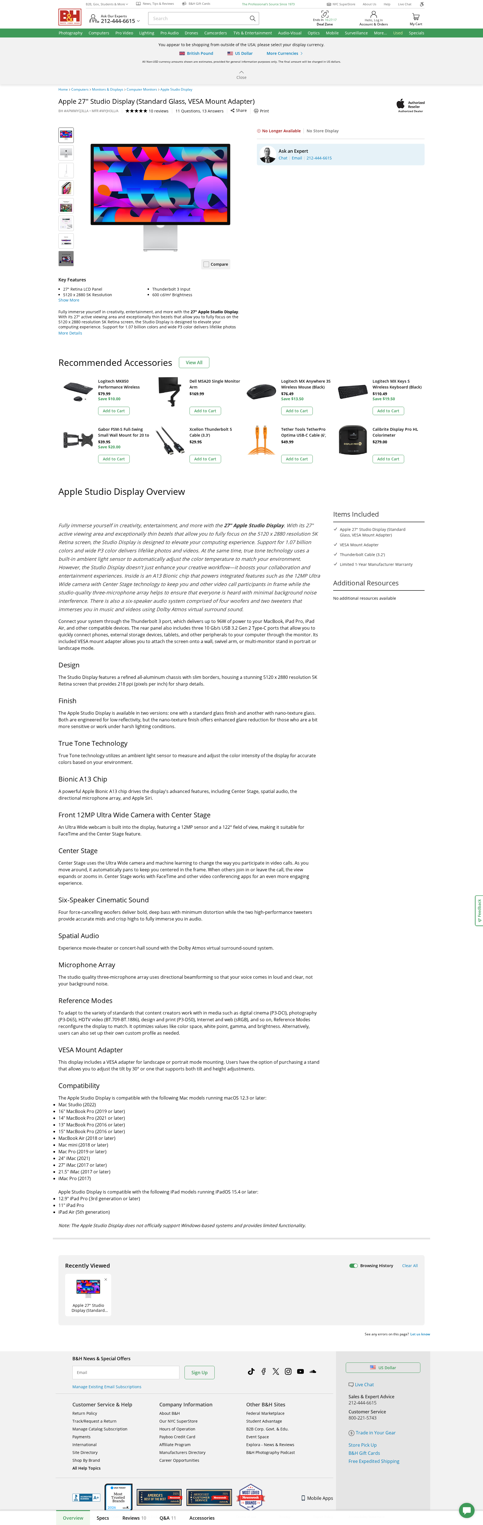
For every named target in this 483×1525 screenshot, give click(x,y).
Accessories (202, 1518)
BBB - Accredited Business (86, 1497)
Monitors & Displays (107, 89)
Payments (81, 1436)
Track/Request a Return (94, 1421)
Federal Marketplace (265, 1413)
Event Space (257, 1436)
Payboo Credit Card (177, 1436)
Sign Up (199, 1372)
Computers (80, 89)
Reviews (134, 1518)
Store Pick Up (363, 1445)
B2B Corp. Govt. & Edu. (267, 1429)
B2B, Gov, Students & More (105, 4)
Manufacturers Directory (182, 1452)
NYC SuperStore (344, 4)
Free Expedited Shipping (374, 1461)
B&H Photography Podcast (270, 1452)
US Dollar (387, 1367)
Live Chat (404, 4)
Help (387, 4)
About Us (369, 4)
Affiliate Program (175, 1444)
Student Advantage (264, 1421)
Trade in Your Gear (376, 1433)
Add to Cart (114, 410)
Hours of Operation (177, 1429)
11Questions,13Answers (200, 111)
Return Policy (84, 1413)
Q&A (168, 1518)
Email (82, 1373)
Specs (103, 1518)
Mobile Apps (320, 1498)
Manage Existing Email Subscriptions (106, 1386)
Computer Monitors (142, 89)
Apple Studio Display (176, 89)
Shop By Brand (86, 1460)
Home (63, 89)
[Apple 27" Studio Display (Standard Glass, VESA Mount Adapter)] (160, 197)
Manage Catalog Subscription (99, 1429)
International (84, 1444)
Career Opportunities (179, 1460)
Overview (73, 1518)
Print (264, 111)
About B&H (169, 1413)
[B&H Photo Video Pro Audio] (72, 17)
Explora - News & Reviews (270, 1444)
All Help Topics (86, 1468)
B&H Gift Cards (364, 1453)
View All (194, 362)
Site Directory (85, 1452)
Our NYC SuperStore (178, 1421)
